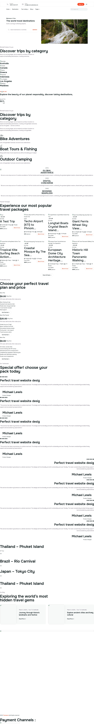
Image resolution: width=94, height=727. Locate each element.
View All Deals (46, 275)
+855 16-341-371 (14, 5)
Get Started (5, 312)
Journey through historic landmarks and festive (29, 614)
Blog (31, 9)
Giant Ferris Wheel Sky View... (80, 225)
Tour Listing (24, 9)
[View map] (3, 218)
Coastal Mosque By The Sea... (35, 251)
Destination (15, 9)
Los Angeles (6, 81)
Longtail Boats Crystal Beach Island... (58, 226)
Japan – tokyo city (17, 571)
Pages (37, 9)
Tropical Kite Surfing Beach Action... (10, 253)
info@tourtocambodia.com (31, 5)
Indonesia (4, 76)
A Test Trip (7, 221)
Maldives (4, 85)
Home (7, 9)
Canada (3, 68)
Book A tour (17, 227)
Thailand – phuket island (22, 546)
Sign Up (81, 4)
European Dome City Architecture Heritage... (57, 255)
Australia (4, 63)
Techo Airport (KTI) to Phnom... (33, 224)
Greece (3, 72)
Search (35, 29)
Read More (22, 619)
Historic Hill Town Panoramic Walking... (80, 255)
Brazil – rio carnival (17, 561)
